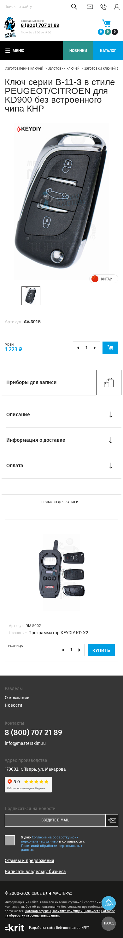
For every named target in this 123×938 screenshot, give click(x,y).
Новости (13, 705)
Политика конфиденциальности (76, 911)
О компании (17, 697)
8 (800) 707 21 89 (40, 25)
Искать (73, 6)
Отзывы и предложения (29, 861)
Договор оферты (38, 911)
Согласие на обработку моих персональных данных (49, 839)
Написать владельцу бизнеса (35, 872)
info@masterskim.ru (90, 7)
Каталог (108, 51)
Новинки (78, 51)
